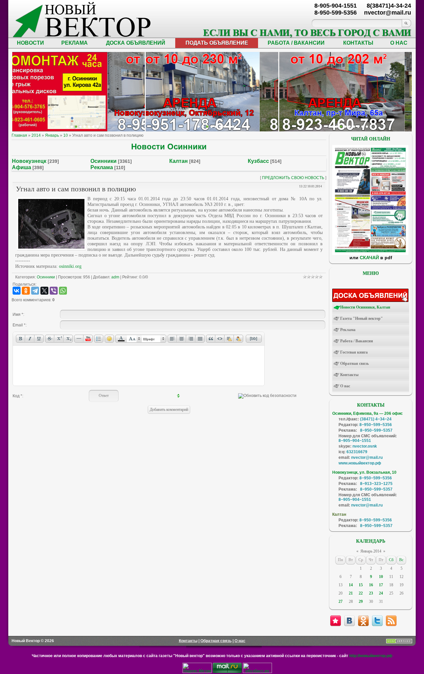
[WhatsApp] (63, 291)
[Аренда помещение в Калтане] (80, 126)
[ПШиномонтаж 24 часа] (71, 126)
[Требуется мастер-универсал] (349, 126)
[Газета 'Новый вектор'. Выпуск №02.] (370, 253)
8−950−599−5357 (376, 430)
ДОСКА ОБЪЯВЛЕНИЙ (135, 43)
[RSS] (391, 620)
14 (351, 585)
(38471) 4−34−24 (376, 419)
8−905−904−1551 (355, 440)
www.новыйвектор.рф (360, 463)
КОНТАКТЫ (358, 43)
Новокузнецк (29, 161)
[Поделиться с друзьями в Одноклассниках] (363, 620)
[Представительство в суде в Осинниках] (228, 126)
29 (361, 601)
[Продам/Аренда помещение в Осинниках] (215, 126)
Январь (52, 135)
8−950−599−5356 (375, 424)
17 (381, 585)
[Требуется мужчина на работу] (345, 126)
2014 (36, 135)
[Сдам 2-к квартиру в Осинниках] (366, 126)
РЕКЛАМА (74, 43)
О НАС (398, 43)
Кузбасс (258, 161)
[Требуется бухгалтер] (336, 126)
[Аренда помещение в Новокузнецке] (76, 126)
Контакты (188, 641)
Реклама (101, 167)
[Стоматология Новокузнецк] (97, 126)
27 (341, 601)
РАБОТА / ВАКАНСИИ (296, 43)
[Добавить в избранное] (335, 620)
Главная (19, 135)
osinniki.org (70, 266)
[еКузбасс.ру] (257, 671)
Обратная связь (216, 641)
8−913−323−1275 (376, 483)
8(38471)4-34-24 (389, 5)
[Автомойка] (67, 126)
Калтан (178, 161)
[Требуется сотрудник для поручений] (341, 126)
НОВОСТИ (30, 43)
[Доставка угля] (88, 126)
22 (361, 593)
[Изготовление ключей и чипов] (93, 126)
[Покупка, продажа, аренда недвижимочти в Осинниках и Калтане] (358, 126)
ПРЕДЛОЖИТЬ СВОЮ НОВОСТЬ (293, 177)
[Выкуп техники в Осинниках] (233, 126)
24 (381, 593)
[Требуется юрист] (332, 126)
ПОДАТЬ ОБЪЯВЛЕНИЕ (217, 43)
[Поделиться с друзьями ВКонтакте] (349, 620)
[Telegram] (35, 291)
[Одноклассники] (26, 291)
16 (371, 585)
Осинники (103, 161)
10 (65, 135)
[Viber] (54, 291)
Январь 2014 (370, 551)
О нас (240, 641)
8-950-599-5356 (335, 12)
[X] (44, 291)
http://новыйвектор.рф (371, 655)
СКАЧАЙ (369, 257)
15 (361, 585)
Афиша (21, 167)
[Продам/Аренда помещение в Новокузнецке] (198, 126)
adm (115, 277)
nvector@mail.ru (367, 457)
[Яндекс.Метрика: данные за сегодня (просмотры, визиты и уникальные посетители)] (197, 668)
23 (371, 593)
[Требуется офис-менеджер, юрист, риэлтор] (353, 126)
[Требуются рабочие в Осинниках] (362, 126)
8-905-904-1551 (335, 5)
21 (351, 593)
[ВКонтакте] (17, 291)
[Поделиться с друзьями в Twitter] (377, 620)
